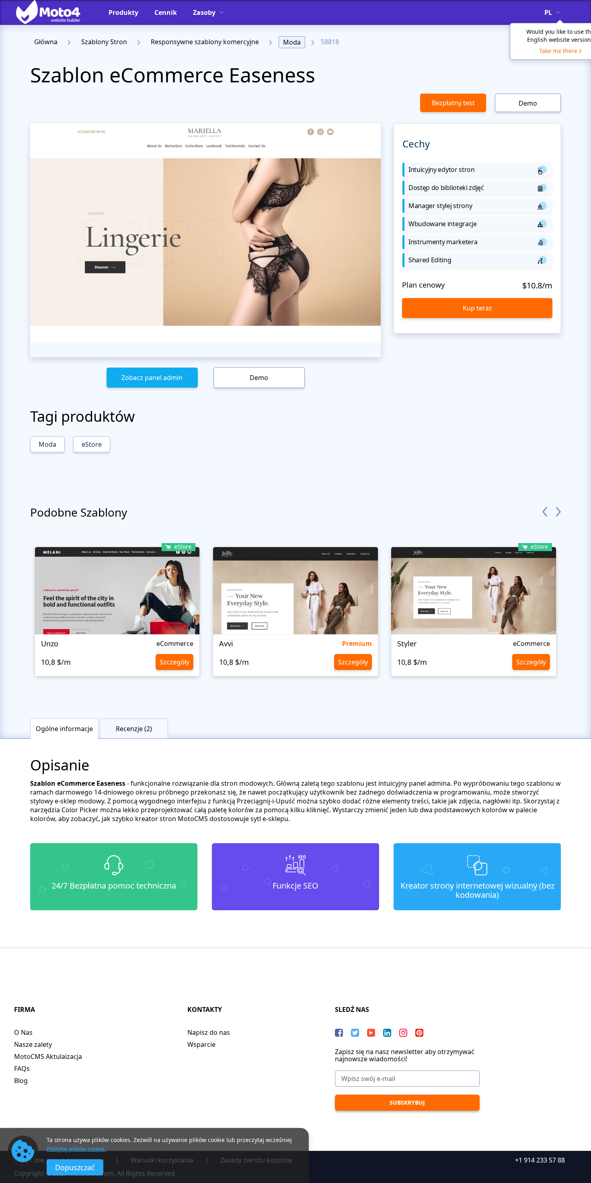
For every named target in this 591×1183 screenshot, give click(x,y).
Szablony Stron (104, 41)
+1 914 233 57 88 (540, 1160)
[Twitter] (355, 1033)
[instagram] (403, 1033)
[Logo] (54, 12)
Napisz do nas (208, 1032)
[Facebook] (339, 1033)
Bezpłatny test (453, 102)
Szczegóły (174, 662)
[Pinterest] (419, 1033)
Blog (21, 1080)
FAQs (22, 1068)
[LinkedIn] (387, 1033)
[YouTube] (371, 1033)
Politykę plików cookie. (76, 1148)
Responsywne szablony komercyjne (205, 41)
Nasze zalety (33, 1044)
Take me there (558, 51)
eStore (92, 444)
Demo (528, 103)
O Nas (23, 1032)
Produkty (123, 12)
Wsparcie (201, 1044)
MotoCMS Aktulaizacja (48, 1056)
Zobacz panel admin (152, 377)
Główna (45, 41)
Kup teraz (477, 308)
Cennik (165, 12)
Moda (292, 42)
